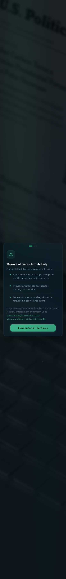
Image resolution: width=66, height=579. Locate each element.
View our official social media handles (26, 319)
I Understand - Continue (33, 328)
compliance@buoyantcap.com (23, 315)
